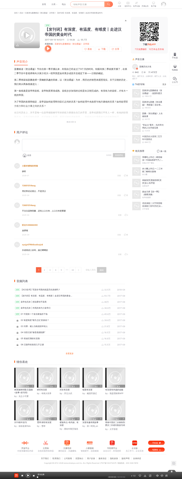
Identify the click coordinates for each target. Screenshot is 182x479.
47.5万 (154, 72)
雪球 (43, 426)
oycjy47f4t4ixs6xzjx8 (32, 244)
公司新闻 (68, 458)
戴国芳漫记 (92, 393)
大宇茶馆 (114, 429)
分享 (117, 49)
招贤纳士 (79, 458)
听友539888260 (30, 225)
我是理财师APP (116, 393)
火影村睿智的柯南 (30, 166)
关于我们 (45, 458)
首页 (16, 13)
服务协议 (102, 458)
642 (137, 72)
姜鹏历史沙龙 (145, 66)
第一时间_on (92, 426)
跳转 (102, 270)
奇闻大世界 (46, 393)
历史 (21, 13)
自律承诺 (137, 458)
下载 (103, 49)
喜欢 (89, 49)
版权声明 (126, 458)
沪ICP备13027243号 (108, 463)
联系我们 (56, 458)
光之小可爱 (24, 396)
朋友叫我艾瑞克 (71, 429)
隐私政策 (114, 458)
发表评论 (119, 155)
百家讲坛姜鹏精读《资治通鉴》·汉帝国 (39, 13)
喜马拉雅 (25, 4)
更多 (164, 84)
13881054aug (29, 185)
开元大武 (68, 393)
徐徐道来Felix (25, 426)
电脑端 (155, 449)
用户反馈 (91, 458)
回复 (119, 175)
